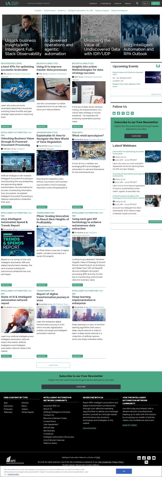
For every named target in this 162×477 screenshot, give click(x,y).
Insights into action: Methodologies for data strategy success (87, 69)
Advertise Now (89, 428)
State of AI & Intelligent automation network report (16, 300)
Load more (53, 365)
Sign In (145, 3)
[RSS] (147, 463)
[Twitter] (124, 114)
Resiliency (62, 11)
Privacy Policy (118, 462)
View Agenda (130, 84)
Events (117, 3)
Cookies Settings (92, 465)
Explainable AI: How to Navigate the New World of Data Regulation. (53, 138)
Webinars (8, 412)
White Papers (28, 412)
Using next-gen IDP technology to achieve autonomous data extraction (86, 223)
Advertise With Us (51, 406)
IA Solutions (105, 3)
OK (124, 471)
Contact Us (48, 415)
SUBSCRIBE (136, 136)
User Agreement (50, 424)
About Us (47, 409)
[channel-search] (137, 3)
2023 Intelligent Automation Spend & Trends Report (14, 222)
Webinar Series (50, 443)
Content (92, 3)
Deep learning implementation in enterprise (84, 300)
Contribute (48, 434)
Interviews (8, 406)
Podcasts (8, 409)
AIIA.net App (48, 427)
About (127, 3)
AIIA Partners (49, 431)
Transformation (50, 11)
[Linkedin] (115, 114)
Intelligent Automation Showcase (58, 437)
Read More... (6, 126)
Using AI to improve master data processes (52, 68)
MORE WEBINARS (155, 221)
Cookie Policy (49, 421)
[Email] (128, 114)
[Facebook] (119, 114)
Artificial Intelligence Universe (56, 412)
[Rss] (133, 114)
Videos (25, 409)
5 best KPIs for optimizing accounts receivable (17, 68)
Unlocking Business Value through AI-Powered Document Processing (17, 141)
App (6, 403)
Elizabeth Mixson (96, 139)
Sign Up (155, 3)
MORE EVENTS (156, 94)
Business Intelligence (120, 11)
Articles (25, 403)
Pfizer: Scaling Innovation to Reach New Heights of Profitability (53, 219)
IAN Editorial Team (25, 307)
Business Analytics (102, 11)
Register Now (118, 84)
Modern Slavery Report (71, 465)
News (24, 406)
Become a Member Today (55, 418)
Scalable (38, 11)
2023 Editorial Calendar (54, 440)
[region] (81, 471)
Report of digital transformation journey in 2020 (53, 297)
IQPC (98, 457)
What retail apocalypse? (88, 135)
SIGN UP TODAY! (130, 425)
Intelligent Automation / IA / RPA (80, 11)
